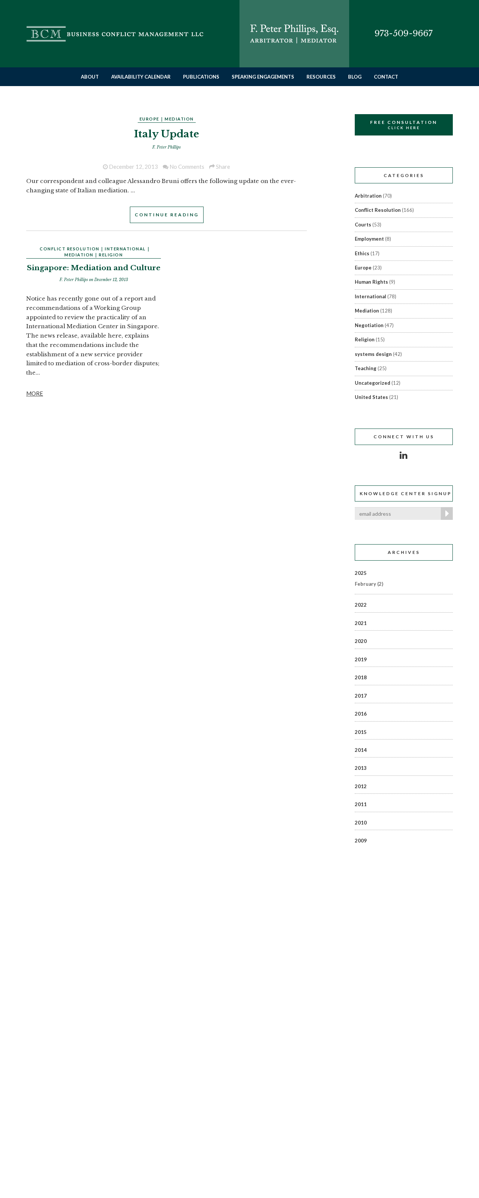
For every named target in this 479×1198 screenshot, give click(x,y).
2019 (361, 659)
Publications (201, 77)
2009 (361, 841)
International (125, 248)
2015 (361, 732)
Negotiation (369, 325)
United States (371, 397)
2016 (361, 714)
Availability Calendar (141, 77)
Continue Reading (167, 214)
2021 (361, 623)
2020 (361, 641)
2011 (361, 804)
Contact (386, 77)
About (90, 77)
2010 (361, 823)
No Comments (186, 166)
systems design (373, 354)
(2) (369, 584)
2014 (361, 750)
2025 (361, 573)
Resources (321, 77)
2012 (361, 786)
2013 (361, 768)
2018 (361, 677)
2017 (361, 696)
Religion (111, 254)
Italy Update (166, 134)
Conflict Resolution (70, 248)
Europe (149, 118)
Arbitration (368, 196)
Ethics (362, 253)
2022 (361, 605)
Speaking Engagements (263, 77)
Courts (363, 225)
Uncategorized (372, 383)
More (34, 393)
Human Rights (371, 282)
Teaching (365, 368)
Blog (354, 77)
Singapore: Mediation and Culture (94, 267)
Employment (369, 239)
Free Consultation (403, 124)
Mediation (179, 118)
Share (222, 166)
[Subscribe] (445, 513)
